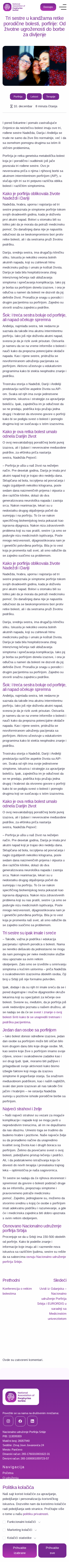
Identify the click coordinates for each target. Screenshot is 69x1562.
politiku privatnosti (35, 1514)
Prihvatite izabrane (19, 1550)
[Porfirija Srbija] (14, 7)
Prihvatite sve (52, 1550)
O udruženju (11, 1477)
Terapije (50, 96)
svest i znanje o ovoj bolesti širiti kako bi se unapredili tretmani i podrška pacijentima (32, 1017)
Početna (8, 1473)
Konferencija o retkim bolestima (17, 1291)
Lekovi (34, 96)
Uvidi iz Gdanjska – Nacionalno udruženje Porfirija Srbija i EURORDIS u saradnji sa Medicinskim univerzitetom (51, 1303)
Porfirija (18, 96)
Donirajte (48, 7)
